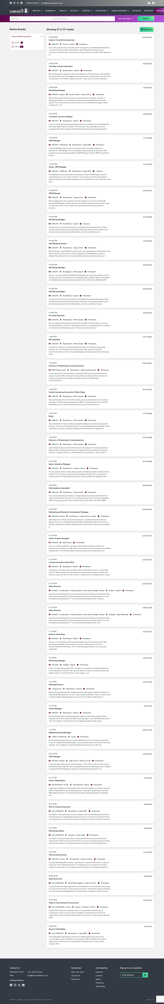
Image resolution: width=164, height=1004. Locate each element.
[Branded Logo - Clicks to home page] (19, 10)
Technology (100, 986)
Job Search (148, 11)
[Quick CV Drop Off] (149, 3)
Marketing (100, 983)
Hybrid (18, 46)
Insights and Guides (119, 11)
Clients (62, 11)
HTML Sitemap (47, 999)
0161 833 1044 (32, 3)
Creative (99, 976)
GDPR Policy (38, 999)
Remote (18, 42)
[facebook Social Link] (11, 3)
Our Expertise (101, 11)
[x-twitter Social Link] (18, 3)
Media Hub (75, 979)
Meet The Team (77, 972)
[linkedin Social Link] (21, 3)
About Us (36, 11)
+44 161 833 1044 (34, 972)
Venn (152, 999)
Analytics (99, 972)
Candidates (49, 11)
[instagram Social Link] (14, 3)
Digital (98, 979)
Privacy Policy (29, 999)
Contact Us (136, 11)
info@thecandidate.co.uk (51, 3)
